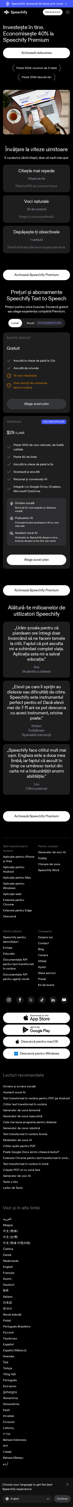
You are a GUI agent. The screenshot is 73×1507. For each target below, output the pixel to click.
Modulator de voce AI (17, 1140)
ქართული (10, 1392)
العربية (7, 1219)
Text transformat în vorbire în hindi (25, 1164)
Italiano (8, 1297)
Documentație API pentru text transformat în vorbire (18, 964)
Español (8, 1344)
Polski (7, 1320)
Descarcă (9, 916)
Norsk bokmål (12, 1314)
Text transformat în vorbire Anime (25, 1134)
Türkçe (7, 1368)
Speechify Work (48, 870)
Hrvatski (8, 1416)
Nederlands (11, 1261)
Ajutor (42, 967)
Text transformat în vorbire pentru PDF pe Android (36, 1098)
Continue (62, 1498)
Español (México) (14, 1350)
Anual (44, 323)
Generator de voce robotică (21, 1128)
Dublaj (42, 858)
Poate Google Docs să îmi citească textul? (31, 1152)
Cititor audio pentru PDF (19, 1146)
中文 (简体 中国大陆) (16, 1243)
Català (7, 1452)
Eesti (6, 1410)
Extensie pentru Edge (17, 910)
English (8, 1267)
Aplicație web (12, 894)
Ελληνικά (8, 1422)
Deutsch (8, 1285)
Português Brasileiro (16, 1326)
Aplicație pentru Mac (17, 878)
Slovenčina (10, 1398)
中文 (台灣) (10, 1237)
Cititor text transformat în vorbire (25, 1104)
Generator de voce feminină (21, 1110)
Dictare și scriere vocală (19, 1086)
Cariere (43, 955)
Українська (10, 1338)
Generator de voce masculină (22, 1116)
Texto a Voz (10, 1182)
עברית (6, 1434)
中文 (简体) (10, 1231)
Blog (41, 949)
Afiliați (42, 961)
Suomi (7, 1279)
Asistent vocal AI (14, 1092)
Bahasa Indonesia (14, 1440)
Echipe (7, 948)
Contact (43, 943)
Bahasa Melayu (13, 1458)
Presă (42, 979)
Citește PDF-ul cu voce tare (21, 1170)
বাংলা (5, 1446)
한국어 (7, 1309)
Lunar (15, 323)
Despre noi (45, 937)
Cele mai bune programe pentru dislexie (30, 1122)
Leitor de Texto (13, 1188)
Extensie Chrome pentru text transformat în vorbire (37, 1158)
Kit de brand (46, 985)
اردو (5, 1464)
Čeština (8, 1249)
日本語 (7, 1303)
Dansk (7, 1255)
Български (9, 1386)
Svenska (8, 1356)
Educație (9, 954)
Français (8, 1273)
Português (10, 1380)
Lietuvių (8, 1428)
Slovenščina (11, 1404)
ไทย (5, 1362)
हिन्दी (5, 1291)
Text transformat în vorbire (15, 848)
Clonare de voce (49, 864)
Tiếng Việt (9, 1374)
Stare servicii (47, 973)
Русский (8, 1332)
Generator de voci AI (52, 852)
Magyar (8, 1225)
